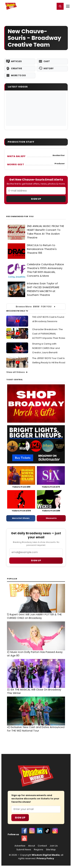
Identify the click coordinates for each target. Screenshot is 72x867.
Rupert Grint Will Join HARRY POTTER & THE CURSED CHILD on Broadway (34, 616)
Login (51, 6)
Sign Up (36, 199)
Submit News (23, 849)
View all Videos (15, 372)
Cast (47, 61)
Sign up (36, 560)
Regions (38, 849)
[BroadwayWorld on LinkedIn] (40, 831)
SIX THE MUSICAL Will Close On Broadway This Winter (34, 691)
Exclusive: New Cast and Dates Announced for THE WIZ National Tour (35, 728)
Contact (42, 845)
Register (41, 6)
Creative (16, 68)
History (48, 68)
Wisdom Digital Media (46, 855)
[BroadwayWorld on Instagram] (32, 831)
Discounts (51, 518)
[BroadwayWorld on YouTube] (24, 838)
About (31, 845)
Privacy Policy (45, 858)
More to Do (18, 75)
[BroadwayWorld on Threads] (55, 831)
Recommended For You (20, 216)
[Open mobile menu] (67, 6)
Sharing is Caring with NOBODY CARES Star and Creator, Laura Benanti (46, 348)
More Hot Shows (21, 518)
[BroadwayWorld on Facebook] (24, 831)
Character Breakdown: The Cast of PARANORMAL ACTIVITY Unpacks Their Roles (48, 334)
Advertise (20, 845)
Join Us (54, 845)
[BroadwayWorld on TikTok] (47, 831)
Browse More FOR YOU (34, 306)
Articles (16, 61)
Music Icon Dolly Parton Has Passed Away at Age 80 (35, 653)
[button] (60, 6)
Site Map (51, 849)
